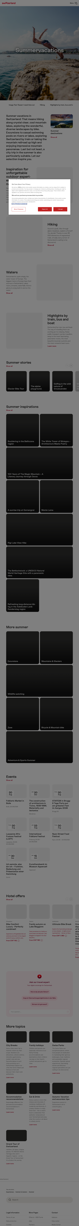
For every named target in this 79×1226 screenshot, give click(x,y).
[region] (39, 197)
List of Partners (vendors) (19, 204)
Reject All (45, 209)
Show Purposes (18, 209)
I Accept (60, 209)
